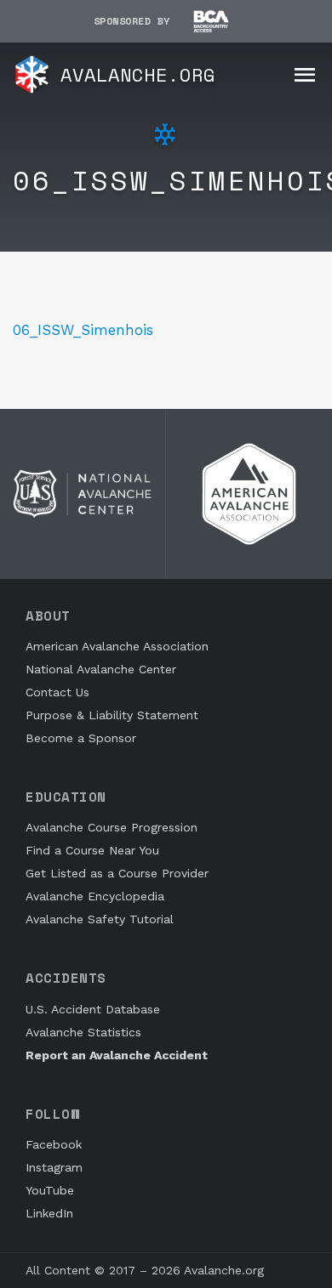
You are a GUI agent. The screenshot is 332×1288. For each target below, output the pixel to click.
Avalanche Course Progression (111, 827)
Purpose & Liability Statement (112, 715)
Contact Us (57, 692)
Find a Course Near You (92, 850)
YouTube (50, 1190)
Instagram (54, 1167)
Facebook (54, 1144)
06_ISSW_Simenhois (83, 329)
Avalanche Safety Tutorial (100, 919)
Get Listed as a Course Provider (117, 873)
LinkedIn (49, 1213)
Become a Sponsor (81, 738)
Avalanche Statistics (83, 1032)
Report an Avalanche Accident (117, 1055)
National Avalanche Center (101, 669)
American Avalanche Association (117, 646)
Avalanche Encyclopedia (95, 896)
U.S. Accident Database (93, 1009)
